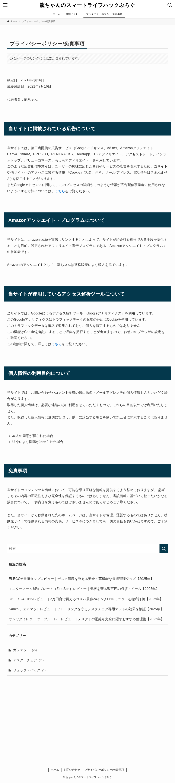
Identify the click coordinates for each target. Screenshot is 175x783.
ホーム (55, 769)
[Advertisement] (87, 712)
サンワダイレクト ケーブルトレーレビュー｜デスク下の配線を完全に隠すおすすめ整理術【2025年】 (86, 619)
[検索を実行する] (163, 548)
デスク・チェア (28, 660)
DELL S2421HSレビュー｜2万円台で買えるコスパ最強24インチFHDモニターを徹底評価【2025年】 (86, 599)
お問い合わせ (72, 769)
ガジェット (25, 650)
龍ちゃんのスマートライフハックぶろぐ (87, 5)
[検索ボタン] (170, 5)
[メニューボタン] (5, 5)
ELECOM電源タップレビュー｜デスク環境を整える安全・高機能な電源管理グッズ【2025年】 (81, 579)
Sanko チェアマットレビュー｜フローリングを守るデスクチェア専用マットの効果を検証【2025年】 (86, 609)
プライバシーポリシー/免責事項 (104, 769)
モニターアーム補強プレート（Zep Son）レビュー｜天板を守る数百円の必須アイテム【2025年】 (84, 589)
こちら (60, 191)
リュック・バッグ (29, 670)
